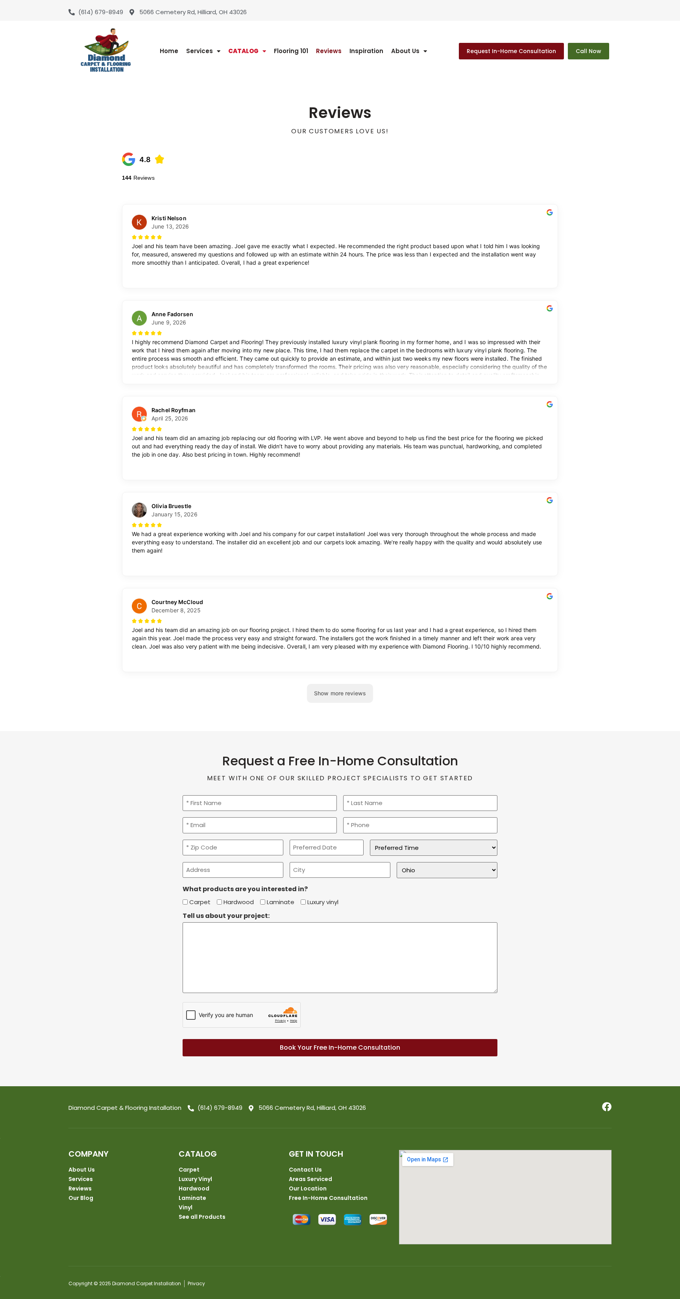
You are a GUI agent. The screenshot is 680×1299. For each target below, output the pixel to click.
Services (199, 51)
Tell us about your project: (226, 916)
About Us (405, 51)
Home (169, 51)
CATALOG (243, 51)
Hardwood (239, 902)
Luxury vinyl (322, 902)
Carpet (200, 902)
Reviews (329, 51)
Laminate (280, 902)
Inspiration (366, 51)
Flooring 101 (291, 51)
